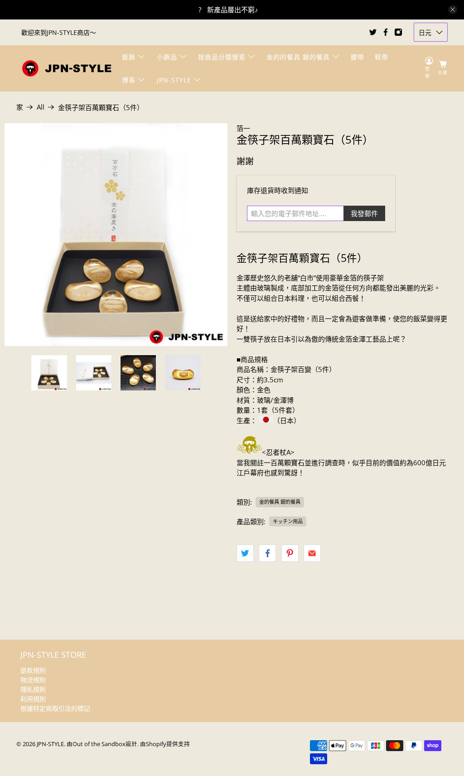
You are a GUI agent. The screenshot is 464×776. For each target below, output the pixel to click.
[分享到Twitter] (245, 553)
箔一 (243, 128)
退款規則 (33, 670)
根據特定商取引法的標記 (55, 708)
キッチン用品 (288, 521)
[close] (452, 9)
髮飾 (128, 57)
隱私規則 (33, 689)
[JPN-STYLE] (66, 68)
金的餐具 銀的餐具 (279, 501)
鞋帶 (381, 57)
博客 (128, 80)
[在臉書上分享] (267, 553)
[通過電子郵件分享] (312, 553)
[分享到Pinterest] (290, 553)
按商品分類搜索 (222, 57)
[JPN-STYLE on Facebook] (386, 32)
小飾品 (167, 57)
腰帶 (357, 57)
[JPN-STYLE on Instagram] (398, 32)
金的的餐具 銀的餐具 (298, 57)
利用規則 (33, 698)
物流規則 (33, 679)
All (40, 107)
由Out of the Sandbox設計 (102, 744)
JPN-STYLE (174, 80)
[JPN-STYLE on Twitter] (373, 32)
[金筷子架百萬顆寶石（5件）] (116, 234)
